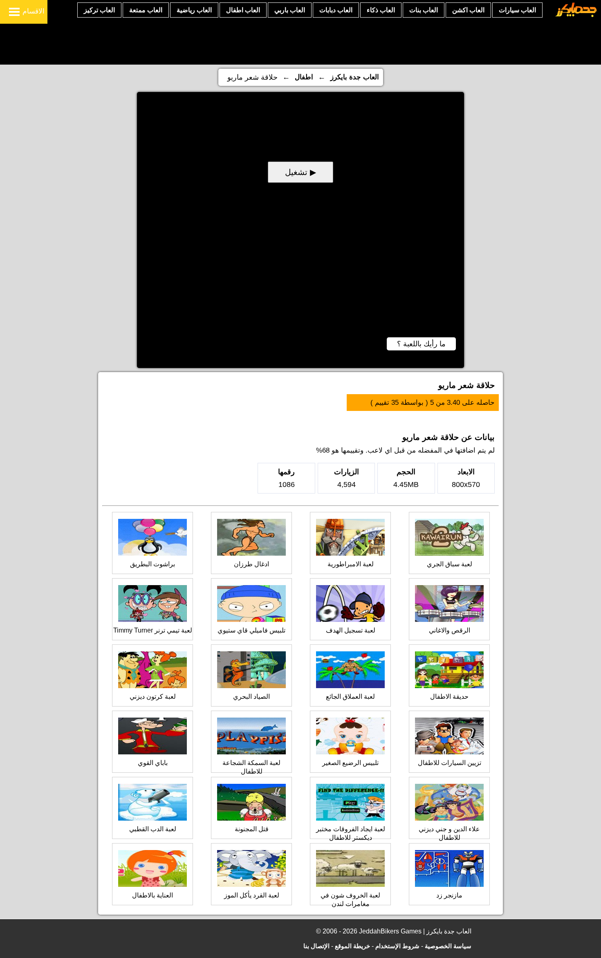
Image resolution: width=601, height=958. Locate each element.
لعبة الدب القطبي (152, 829)
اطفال (304, 77)
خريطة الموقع (352, 945)
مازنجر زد (449, 895)
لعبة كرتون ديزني (153, 696)
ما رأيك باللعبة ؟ (421, 344)
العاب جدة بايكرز (354, 77)
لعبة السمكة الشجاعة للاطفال (251, 767)
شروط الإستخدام (397, 945)
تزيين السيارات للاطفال (449, 762)
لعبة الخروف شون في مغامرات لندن (350, 899)
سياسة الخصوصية (448, 945)
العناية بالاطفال (152, 895)
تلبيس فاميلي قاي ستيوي (251, 630)
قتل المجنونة (252, 829)
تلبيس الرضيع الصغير (350, 762)
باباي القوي (153, 762)
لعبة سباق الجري (449, 564)
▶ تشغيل (300, 172)
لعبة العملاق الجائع (350, 696)
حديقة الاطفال (449, 696)
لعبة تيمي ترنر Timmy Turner (152, 630)
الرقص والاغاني (449, 630)
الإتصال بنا (316, 945)
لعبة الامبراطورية (350, 564)
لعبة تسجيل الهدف (350, 630)
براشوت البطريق (152, 564)
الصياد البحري (251, 696)
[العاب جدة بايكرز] (576, 16)
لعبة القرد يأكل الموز (251, 895)
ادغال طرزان (251, 564)
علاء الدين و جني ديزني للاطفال (449, 833)
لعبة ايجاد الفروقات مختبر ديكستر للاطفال (350, 833)
